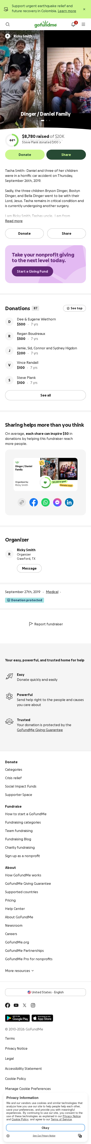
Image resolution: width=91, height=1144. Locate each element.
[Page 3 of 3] (49, 120)
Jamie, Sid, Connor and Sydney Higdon (47, 348)
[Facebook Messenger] (57, 502)
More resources (17, 971)
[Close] (84, 9)
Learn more (67, 11)
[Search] (7, 24)
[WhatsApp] (45, 502)
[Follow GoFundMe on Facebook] (7, 1005)
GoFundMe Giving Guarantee (40, 730)
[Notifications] (73, 24)
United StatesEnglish (48, 992)
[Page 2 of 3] (46, 120)
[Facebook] (33, 502)
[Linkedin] (69, 502)
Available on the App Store (42, 1018)
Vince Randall (27, 362)
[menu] (83, 24)
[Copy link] (22, 502)
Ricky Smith (26, 550)
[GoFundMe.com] (45, 24)
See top (77, 308)
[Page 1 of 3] (42, 120)
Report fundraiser (48, 624)
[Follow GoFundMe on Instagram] (33, 1005)
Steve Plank (26, 378)
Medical (52, 592)
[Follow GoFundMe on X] (24, 1005)
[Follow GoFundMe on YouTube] (16, 1005)
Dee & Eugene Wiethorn (36, 319)
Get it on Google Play (17, 1018)
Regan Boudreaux (31, 334)
